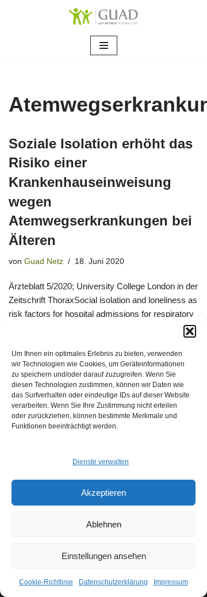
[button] (189, 331)
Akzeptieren (103, 493)
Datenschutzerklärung (113, 582)
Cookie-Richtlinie (46, 582)
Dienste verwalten (100, 462)
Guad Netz (43, 261)
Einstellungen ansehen (104, 556)
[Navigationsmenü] (103, 45)
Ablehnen (103, 524)
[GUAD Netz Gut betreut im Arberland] (103, 16)
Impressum (171, 582)
